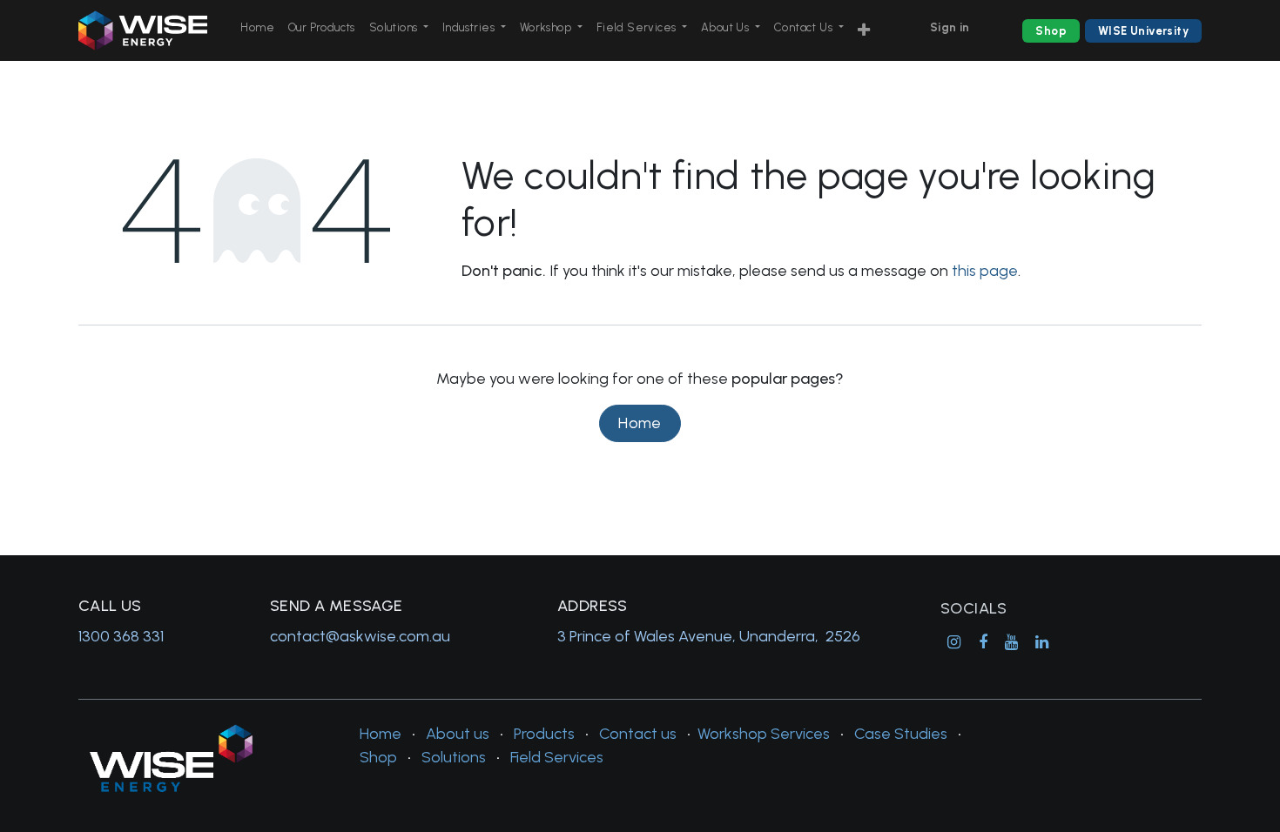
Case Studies (900, 733)
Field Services (556, 757)
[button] (864, 31)
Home (640, 423)
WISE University (1143, 30)
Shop (1051, 30)
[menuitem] (257, 28)
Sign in (950, 27)
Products (544, 733)
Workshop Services (763, 733)
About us (457, 733)
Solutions (453, 757)
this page (985, 270)
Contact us (638, 733)
